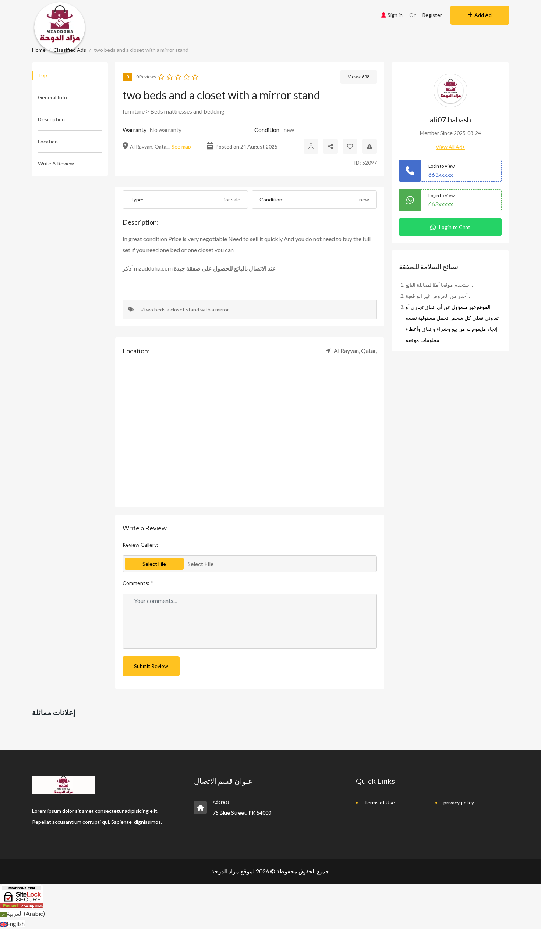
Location (48, 141)
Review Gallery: (140, 545)
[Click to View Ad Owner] (311, 146)
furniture (134, 111)
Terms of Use (379, 802)
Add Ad (483, 15)
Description (51, 119)
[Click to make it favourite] (350, 146)
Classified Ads (69, 50)
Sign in (395, 15)
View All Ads (450, 147)
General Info (52, 97)
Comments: (138, 583)
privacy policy (458, 802)
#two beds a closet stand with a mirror (185, 309)
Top (42, 75)
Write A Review (56, 163)
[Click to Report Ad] (369, 146)
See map (181, 146)
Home (39, 50)
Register (432, 15)
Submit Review (151, 666)
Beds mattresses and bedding (187, 111)
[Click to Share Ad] (330, 146)
